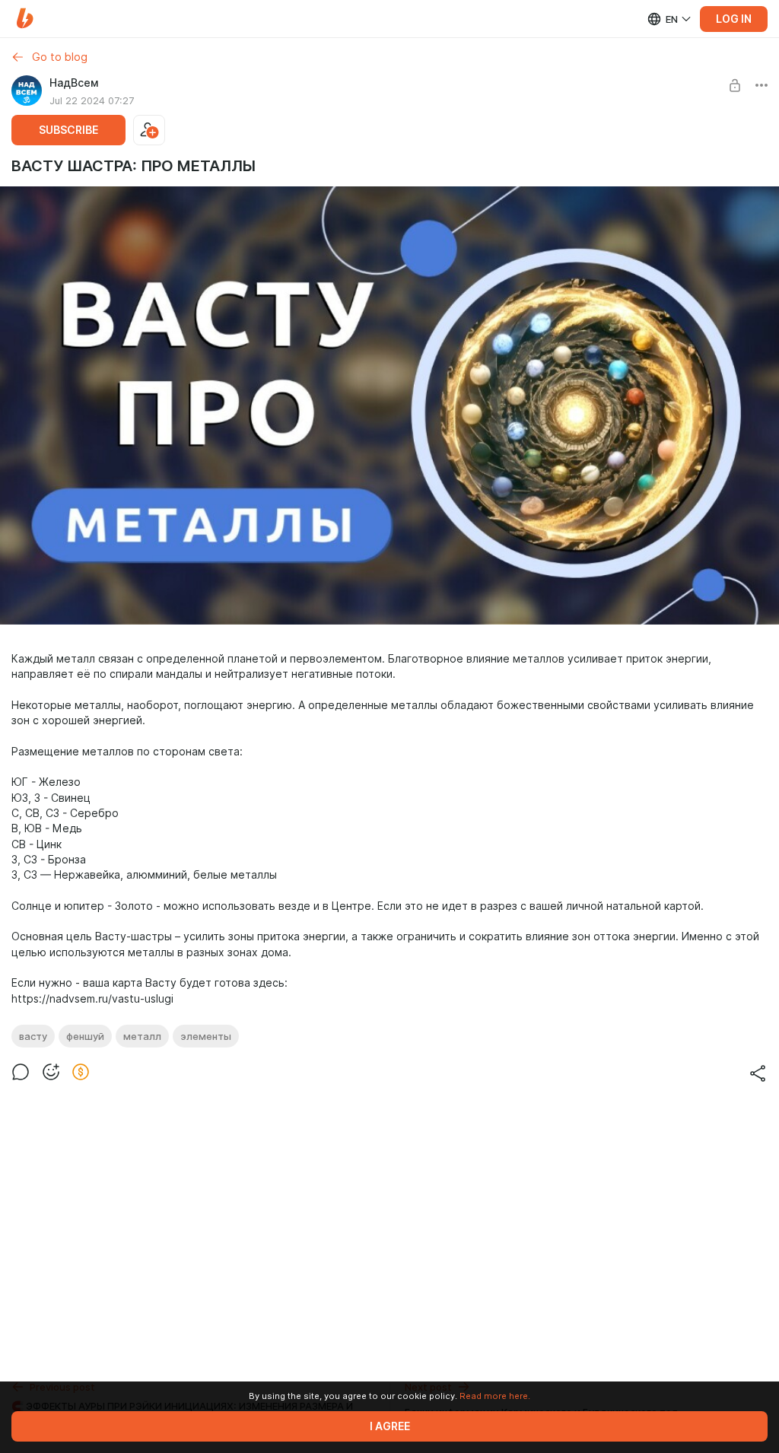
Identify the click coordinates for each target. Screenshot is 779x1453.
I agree (390, 1426)
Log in (734, 19)
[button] (24, 18)
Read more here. (494, 1396)
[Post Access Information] (734, 85)
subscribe (68, 130)
